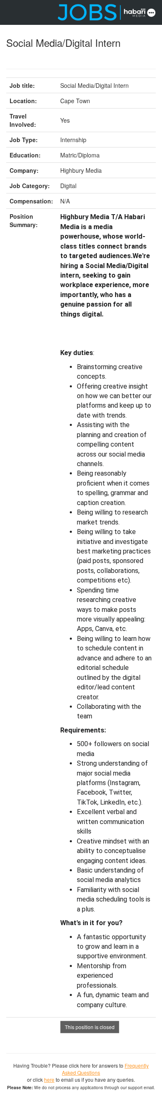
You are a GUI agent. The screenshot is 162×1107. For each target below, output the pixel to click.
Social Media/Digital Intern (63, 42)
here (49, 1079)
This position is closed (90, 1026)
